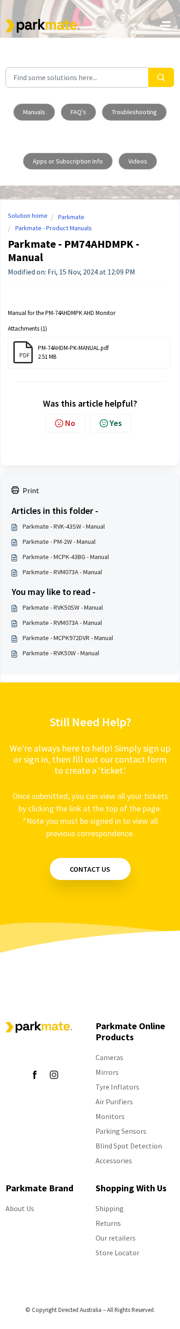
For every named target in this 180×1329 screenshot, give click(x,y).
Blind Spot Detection (129, 1145)
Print (31, 490)
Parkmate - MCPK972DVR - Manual (68, 638)
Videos (137, 161)
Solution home (28, 215)
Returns (108, 1223)
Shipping (110, 1208)
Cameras (109, 1057)
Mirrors (107, 1072)
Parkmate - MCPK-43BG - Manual (66, 557)
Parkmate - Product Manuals (53, 228)
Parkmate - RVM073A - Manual (62, 572)
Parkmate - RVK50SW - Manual (63, 607)
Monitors (110, 1116)
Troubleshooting (134, 112)
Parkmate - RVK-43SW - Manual (64, 526)
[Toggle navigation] (165, 25)
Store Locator (117, 1252)
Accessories (114, 1160)
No (70, 423)
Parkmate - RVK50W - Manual (61, 653)
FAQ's (78, 112)
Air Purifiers (114, 1101)
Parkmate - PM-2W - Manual (59, 541)
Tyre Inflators (117, 1086)
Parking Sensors (121, 1131)
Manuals (34, 112)
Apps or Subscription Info (68, 161)
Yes (116, 423)
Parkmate (71, 217)
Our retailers (116, 1237)
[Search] (161, 77)
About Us (20, 1208)
